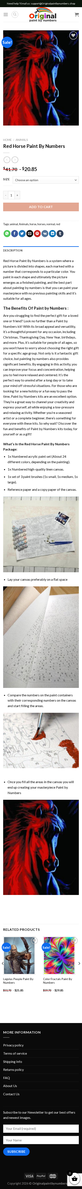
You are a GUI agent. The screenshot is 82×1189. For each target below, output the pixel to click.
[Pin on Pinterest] (37, 233)
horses (41, 224)
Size (6, 179)
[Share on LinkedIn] (52, 233)
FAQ (6, 1078)
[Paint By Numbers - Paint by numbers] (43, 14)
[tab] (41, 250)
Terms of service (15, 1053)
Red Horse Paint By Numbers (24, 261)
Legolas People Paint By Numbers (18, 980)
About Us (10, 1086)
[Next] (79, 972)
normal (50, 224)
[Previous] (3, 972)
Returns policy (13, 1069)
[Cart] (77, 14)
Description (12, 250)
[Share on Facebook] (14, 233)
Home (7, 140)
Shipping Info (12, 1061)
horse (33, 224)
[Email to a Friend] (29, 233)
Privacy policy (13, 1045)
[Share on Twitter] (22, 233)
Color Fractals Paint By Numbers (57, 980)
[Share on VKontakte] (44, 233)
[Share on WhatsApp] (7, 233)
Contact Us (11, 1094)
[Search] (15, 14)
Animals (22, 140)
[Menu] (5, 14)
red (58, 224)
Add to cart (41, 207)
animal (14, 224)
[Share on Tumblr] (60, 233)
